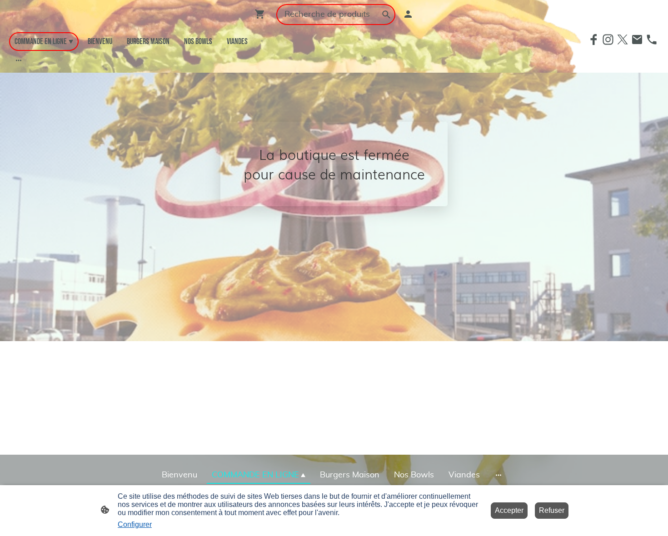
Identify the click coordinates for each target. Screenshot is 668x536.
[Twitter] (622, 39)
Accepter (509, 510)
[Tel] (651, 39)
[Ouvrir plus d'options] (18, 60)
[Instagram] (608, 39)
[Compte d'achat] (408, 14)
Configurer (135, 524)
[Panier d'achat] (261, 14)
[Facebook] (593, 39)
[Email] (637, 39)
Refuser (551, 510)
